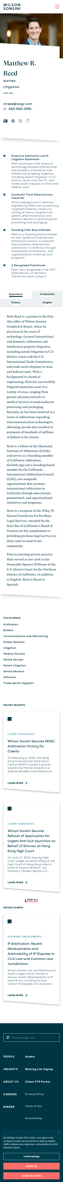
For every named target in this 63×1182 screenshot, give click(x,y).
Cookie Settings (32, 1156)
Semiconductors (13, 671)
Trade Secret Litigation (18, 683)
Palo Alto (8, 93)
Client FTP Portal (37, 1081)
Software (9, 677)
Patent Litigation (14, 665)
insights (10, 1069)
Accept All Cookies (31, 1175)
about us (11, 1081)
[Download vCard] (5, 121)
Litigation (11, 86)
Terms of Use (33, 1106)
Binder (8, 1107)
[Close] (59, 1132)
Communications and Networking (25, 636)
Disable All (31, 1166)
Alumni (30, 1056)
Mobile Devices (13, 659)
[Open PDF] (20, 120)
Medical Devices (14, 653)
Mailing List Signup (39, 1069)
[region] (31, 1155)
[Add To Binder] (27, 120)
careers (10, 1094)
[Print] (13, 120)
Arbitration (10, 624)
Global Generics (14, 642)
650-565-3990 (20, 108)
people (8, 1056)
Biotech (8, 630)
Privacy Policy (34, 1093)
